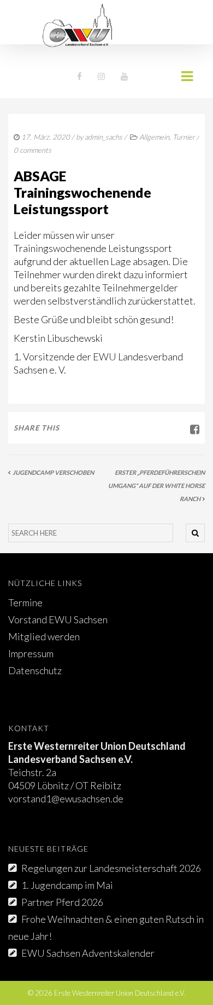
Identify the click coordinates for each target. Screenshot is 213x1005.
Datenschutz (35, 670)
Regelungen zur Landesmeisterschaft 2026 (111, 868)
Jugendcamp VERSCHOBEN (53, 472)
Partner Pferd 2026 (62, 902)
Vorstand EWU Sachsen (58, 619)
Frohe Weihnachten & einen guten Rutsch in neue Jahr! (106, 927)
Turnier (184, 137)
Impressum (31, 653)
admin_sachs (103, 137)
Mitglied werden (44, 636)
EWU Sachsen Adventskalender (88, 953)
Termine (25, 602)
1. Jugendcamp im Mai (67, 885)
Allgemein (154, 137)
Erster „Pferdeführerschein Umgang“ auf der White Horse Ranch (156, 485)
